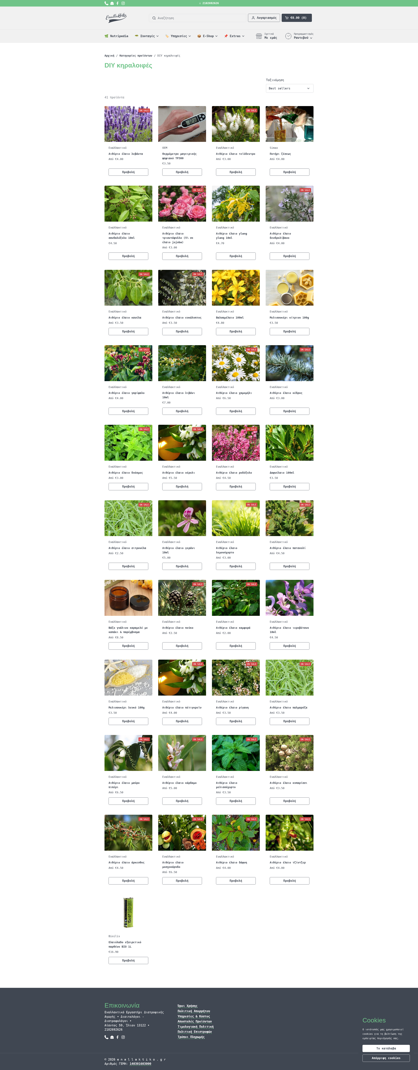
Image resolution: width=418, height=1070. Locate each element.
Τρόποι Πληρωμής (191, 1037)
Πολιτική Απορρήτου (194, 1011)
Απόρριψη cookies (386, 1058)
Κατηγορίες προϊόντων (136, 55)
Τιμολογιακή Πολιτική (196, 1026)
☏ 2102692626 (209, 3)
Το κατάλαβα (386, 1048)
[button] (297, 18)
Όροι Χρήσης (187, 1006)
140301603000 (140, 1063)
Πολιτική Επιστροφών (195, 1031)
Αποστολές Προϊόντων (195, 1021)
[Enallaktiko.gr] (116, 18)
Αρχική (109, 55)
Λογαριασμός (267, 17)
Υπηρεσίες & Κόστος (194, 1016)
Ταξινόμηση (275, 80)
